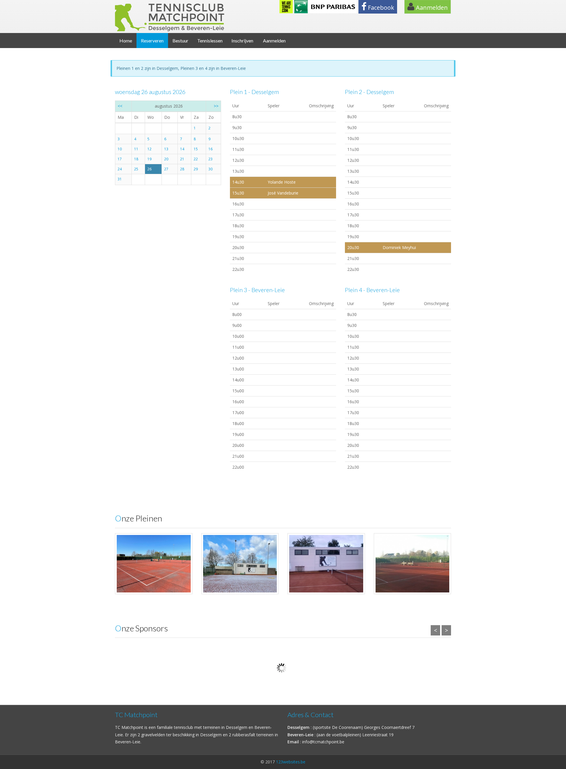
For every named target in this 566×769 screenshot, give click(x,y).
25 (136, 169)
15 (196, 149)
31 (120, 179)
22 (196, 159)
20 (166, 159)
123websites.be (290, 762)
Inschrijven (242, 40)
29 (196, 169)
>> (216, 106)
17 (120, 159)
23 (210, 159)
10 (120, 149)
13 (166, 149)
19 (149, 159)
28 (182, 169)
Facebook (380, 7)
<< (120, 106)
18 (136, 159)
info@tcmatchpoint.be (323, 742)
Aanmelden (431, 7)
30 (210, 169)
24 (120, 169)
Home (125, 40)
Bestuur (180, 40)
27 (166, 169)
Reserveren (152, 40)
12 (149, 149)
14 (182, 149)
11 (136, 149)
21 (182, 159)
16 (210, 149)
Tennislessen (210, 40)
